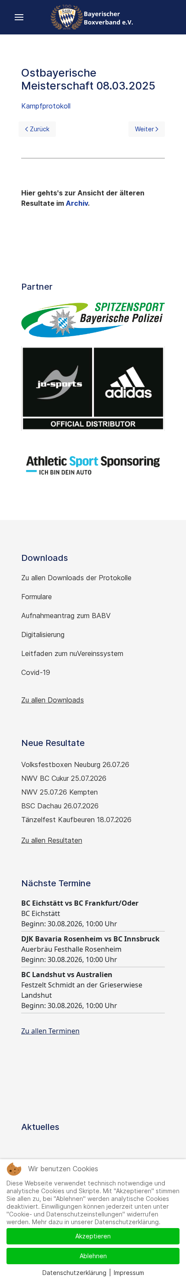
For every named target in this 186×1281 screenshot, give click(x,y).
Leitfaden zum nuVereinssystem (72, 653)
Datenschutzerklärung (74, 1272)
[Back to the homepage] (93, 17)
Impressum (129, 1272)
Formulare (36, 596)
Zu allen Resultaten (51, 840)
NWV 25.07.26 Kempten (59, 792)
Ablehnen (93, 1255)
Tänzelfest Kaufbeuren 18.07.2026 (76, 819)
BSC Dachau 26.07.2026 (60, 805)
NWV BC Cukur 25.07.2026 (63, 778)
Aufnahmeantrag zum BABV (66, 615)
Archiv (77, 203)
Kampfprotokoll (46, 106)
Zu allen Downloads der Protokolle (76, 577)
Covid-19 (36, 672)
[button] (19, 17)
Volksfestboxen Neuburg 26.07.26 (75, 764)
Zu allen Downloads (52, 700)
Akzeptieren (93, 1236)
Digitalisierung (42, 634)
